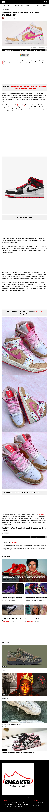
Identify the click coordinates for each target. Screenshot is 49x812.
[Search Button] (44, 2)
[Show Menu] (46, 2)
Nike (22, 5)
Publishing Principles (18, 804)
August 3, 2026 (37, 601)
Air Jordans (16, 5)
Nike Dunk (5, 666)
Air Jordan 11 (38, 312)
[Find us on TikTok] (33, 805)
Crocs (44, 5)
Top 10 (8, 5)
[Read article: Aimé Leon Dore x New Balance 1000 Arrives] (24, 712)
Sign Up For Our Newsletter (7, 804)
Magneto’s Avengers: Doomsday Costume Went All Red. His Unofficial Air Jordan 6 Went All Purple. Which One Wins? (12, 599)
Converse (38, 5)
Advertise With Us (22, 802)
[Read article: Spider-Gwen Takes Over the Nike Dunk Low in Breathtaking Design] (24, 739)
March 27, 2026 (4, 670)
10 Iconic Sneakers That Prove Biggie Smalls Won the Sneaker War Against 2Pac (20, 697)
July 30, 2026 (12, 621)
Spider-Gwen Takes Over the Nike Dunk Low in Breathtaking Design (18, 752)
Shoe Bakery (42, 514)
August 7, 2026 (13, 579)
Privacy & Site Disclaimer (20, 806)
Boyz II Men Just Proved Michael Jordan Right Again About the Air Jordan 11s (12, 619)
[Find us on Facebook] (33, 803)
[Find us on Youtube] (42, 803)
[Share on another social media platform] (46, 50)
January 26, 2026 (5, 698)
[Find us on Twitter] (35, 803)
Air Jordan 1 (5, 573)
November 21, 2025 (5, 754)
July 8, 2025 (15, 18)
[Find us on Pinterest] (40, 803)
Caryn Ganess (8, 18)
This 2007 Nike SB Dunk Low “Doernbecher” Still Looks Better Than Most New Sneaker (22, 669)
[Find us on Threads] (36, 805)
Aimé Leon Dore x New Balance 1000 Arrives (12, 724)
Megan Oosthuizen (30, 601)
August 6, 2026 (11, 601)
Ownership (4, 806)
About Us (3, 802)
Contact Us (8, 802)
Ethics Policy (26, 804)
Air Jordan (7, 533)
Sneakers (5, 694)
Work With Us (14, 802)
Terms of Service (10, 806)
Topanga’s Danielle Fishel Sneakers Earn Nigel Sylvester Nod (35, 619)
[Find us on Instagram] (38, 803)
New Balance (5, 722)
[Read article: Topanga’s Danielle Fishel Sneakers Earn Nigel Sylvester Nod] (36, 610)
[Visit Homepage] (3, 2)
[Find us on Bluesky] (38, 805)
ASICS (32, 5)
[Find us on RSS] (45, 803)
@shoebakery (21, 105)
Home (3, 5)
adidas (27, 5)
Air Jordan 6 (5, 595)
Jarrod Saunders (6, 621)
